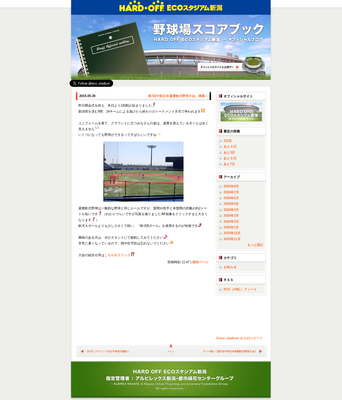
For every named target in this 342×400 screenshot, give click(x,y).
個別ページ (200, 262)
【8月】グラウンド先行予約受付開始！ (108, 351)
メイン (171, 351)
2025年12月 (232, 233)
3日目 (228, 141)
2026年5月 (231, 204)
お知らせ (230, 267)
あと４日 (230, 146)
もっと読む (255, 245)
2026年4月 (231, 210)
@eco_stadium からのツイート (239, 338)
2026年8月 (231, 186)
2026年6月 (231, 198)
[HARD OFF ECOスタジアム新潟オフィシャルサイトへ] (240, 120)
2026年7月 (231, 192)
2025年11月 (232, 239)
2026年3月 (231, 215)
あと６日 (230, 158)
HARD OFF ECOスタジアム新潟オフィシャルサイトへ (232, 65)
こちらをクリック (117, 255)
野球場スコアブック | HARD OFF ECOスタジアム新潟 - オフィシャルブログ (208, 33)
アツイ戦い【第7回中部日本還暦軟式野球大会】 (230, 351)
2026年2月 (231, 221)
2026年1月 (231, 227)
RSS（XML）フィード (240, 289)
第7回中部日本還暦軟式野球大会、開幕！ (178, 96)
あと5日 (229, 152)
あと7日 (229, 164)
